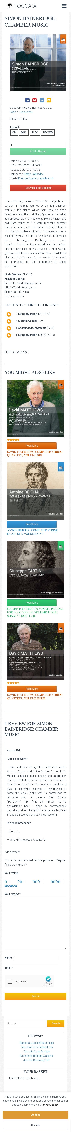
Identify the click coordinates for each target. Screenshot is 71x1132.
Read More (32, 445)
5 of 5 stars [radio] (12, 886)
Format (14, 127)
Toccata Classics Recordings (37, 1042)
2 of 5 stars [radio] (21, 881)
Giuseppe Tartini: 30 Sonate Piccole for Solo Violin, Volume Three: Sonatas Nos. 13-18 (35, 612)
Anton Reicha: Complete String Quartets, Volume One (32, 532)
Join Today (26, 111)
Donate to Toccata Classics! (36, 1055)
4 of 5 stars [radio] (57, 881)
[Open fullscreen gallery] (63, 88)
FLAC (35, 132)
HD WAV (48, 132)
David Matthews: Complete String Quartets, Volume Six (34, 453)
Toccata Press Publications (37, 1047)
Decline (35, 1125)
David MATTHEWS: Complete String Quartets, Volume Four (34, 696)
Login (13, 111)
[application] (7, 315)
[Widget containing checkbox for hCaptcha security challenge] (29, 981)
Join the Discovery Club (36, 1060)
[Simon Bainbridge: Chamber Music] (38, 62)
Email (9, 967)
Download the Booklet (38, 187)
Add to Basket (38, 151)
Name (9, 957)
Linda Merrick (46, 178)
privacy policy (50, 1104)
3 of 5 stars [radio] (38, 881)
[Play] (9, 314)
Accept (35, 1114)
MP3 (24, 132)
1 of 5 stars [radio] (7, 881)
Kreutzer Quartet (27, 178)
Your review (13, 894)
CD (14, 132)
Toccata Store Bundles (37, 1051)
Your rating (11, 873)
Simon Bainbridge (33, 174)
